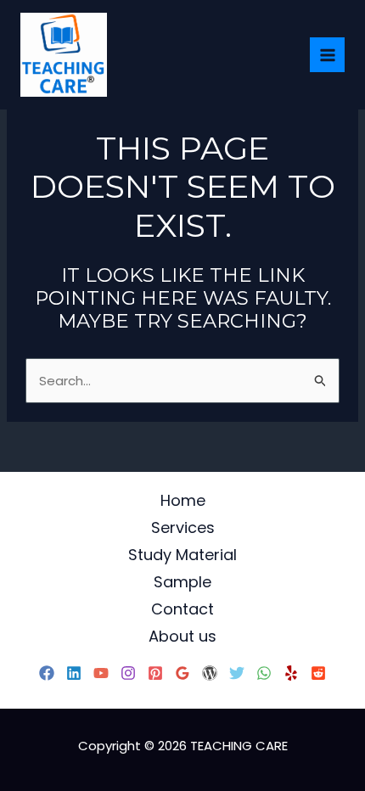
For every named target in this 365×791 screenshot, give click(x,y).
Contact (182, 609)
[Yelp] (291, 673)
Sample (182, 581)
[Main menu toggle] (327, 54)
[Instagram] (128, 673)
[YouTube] (101, 673)
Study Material (182, 554)
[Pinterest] (155, 673)
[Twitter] (236, 673)
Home (182, 500)
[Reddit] (318, 673)
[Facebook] (46, 673)
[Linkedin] (73, 673)
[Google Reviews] (182, 673)
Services (183, 527)
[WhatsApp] (264, 673)
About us (182, 636)
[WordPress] (209, 673)
